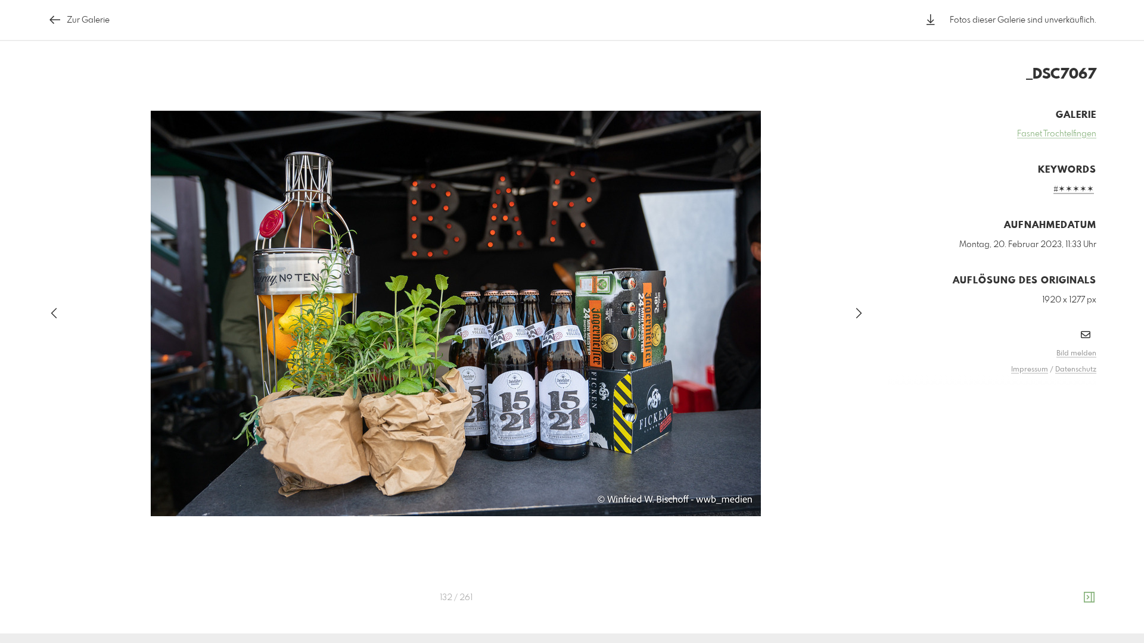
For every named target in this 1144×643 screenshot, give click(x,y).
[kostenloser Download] (931, 20)
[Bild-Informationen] (1089, 598)
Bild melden (1076, 353)
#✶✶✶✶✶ (1073, 189)
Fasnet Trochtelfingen (1056, 134)
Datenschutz (1075, 369)
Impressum (1029, 369)
